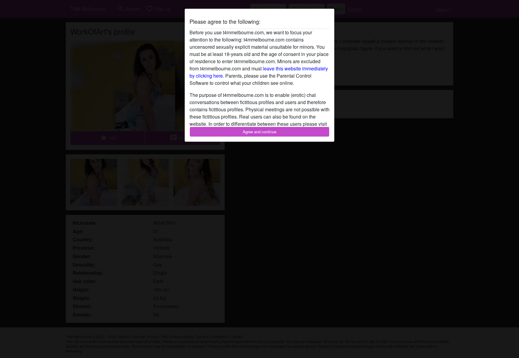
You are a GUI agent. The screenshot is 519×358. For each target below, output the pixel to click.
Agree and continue (259, 131)
